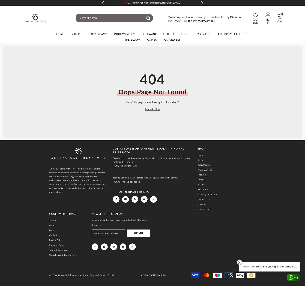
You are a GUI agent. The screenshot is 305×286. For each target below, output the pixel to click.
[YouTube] (144, 199)
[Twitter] (153, 199)
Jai (112, 275)
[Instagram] (125, 199)
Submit (138, 233)
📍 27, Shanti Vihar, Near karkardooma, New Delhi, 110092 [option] (152, 2)
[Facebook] (116, 199)
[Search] (114, 18)
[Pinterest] (134, 199)
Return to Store (152, 109)
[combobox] (110, 18)
